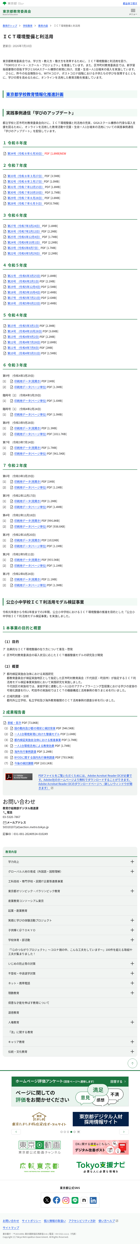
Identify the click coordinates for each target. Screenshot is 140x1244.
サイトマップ (11, 1227)
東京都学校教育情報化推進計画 (35, 94)
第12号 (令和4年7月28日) (24, 342)
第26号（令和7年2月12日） (24, 231)
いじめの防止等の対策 (22, 963)
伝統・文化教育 (17, 1051)
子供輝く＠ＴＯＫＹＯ (22, 930)
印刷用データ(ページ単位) (30, 387)
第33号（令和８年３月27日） (26, 176)
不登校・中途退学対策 (22, 973)
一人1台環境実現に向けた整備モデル (37, 734)
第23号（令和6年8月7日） (24, 248)
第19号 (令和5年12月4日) (24, 287)
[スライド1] (61, 1132)
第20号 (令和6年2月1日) (23, 281)
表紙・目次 (14, 723)
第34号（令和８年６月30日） (26, 153)
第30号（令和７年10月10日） (26, 192)
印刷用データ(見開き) (27, 381)
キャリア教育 (16, 1042)
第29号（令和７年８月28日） (26, 198)
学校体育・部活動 (19, 940)
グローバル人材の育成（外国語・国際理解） (35, 871)
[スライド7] (71, 1132)
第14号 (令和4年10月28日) (25, 331)
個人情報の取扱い (55, 1221)
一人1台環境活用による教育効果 (34, 746)
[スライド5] (68, 1132)
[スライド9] (74, 1132)
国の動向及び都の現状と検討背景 (34, 728)
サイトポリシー (31, 1221)
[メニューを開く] (133, 12)
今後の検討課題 (24, 763)
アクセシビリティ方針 (82, 1221)
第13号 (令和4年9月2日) (23, 337)
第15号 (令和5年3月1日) (23, 326)
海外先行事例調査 (25, 751)
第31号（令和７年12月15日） (26, 187)
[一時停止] (78, 1132)
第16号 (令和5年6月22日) (24, 303)
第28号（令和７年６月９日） (26, 203)
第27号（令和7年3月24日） (24, 226)
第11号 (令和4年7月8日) (23, 348)
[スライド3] (65, 1132)
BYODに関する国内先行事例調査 (34, 757)
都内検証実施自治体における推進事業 (37, 740)
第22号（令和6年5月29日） (24, 253)
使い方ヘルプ (107, 1221)
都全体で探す (130, 3)
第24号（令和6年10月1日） (24, 242)
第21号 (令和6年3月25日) (24, 276)
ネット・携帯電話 (19, 983)
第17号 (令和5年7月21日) (24, 298)
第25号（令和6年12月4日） (24, 237)
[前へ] (16, 1132)
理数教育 (13, 993)
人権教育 (13, 1022)
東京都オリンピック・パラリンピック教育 (34, 891)
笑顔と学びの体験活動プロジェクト (30, 920)
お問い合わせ (11, 1221)
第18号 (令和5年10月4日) (24, 292)
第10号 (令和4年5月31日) (24, 353)
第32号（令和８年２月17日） (26, 181)
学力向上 (13, 862)
